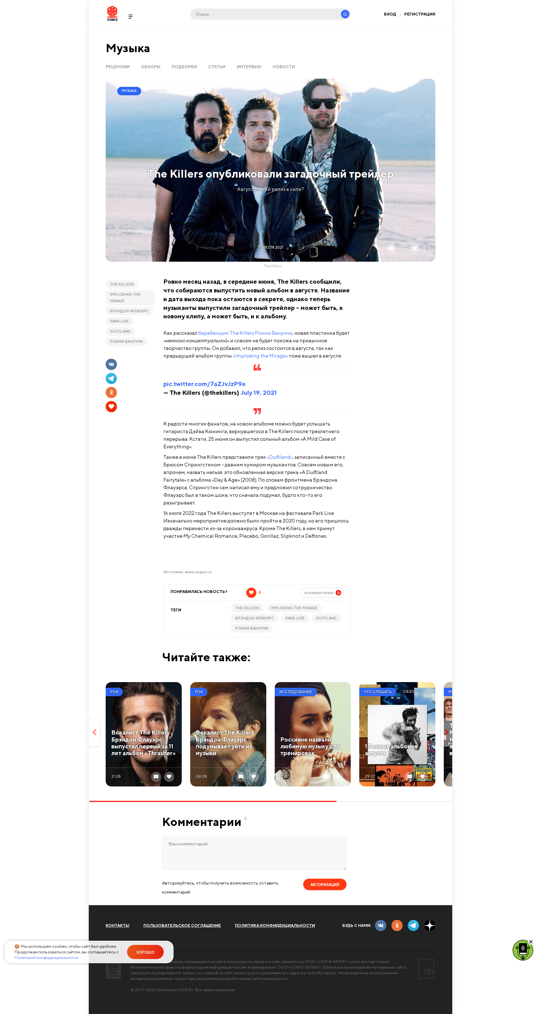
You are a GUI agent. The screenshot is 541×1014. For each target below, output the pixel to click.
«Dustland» (279, 457)
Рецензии (118, 66)
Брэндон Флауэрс (129, 311)
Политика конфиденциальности (275, 925)
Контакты (117, 925)
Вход (390, 14)
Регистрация (419, 14)
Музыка (128, 48)
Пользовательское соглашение (182, 925)
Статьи (216, 66)
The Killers (122, 284)
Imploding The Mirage (125, 297)
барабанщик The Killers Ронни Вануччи (245, 333)
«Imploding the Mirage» (260, 356)
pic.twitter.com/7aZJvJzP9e (204, 383)
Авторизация (325, 885)
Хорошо (145, 952)
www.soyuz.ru (198, 572)
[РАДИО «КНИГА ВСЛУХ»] (522, 949)
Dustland (120, 331)
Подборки (184, 66)
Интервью (249, 66)
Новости (284, 66)
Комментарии (322, 592)
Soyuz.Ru (112, 13)
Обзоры (150, 66)
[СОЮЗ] (113, 969)
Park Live (119, 321)
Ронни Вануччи (126, 342)
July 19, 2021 (259, 392)
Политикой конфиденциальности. (46, 957)
